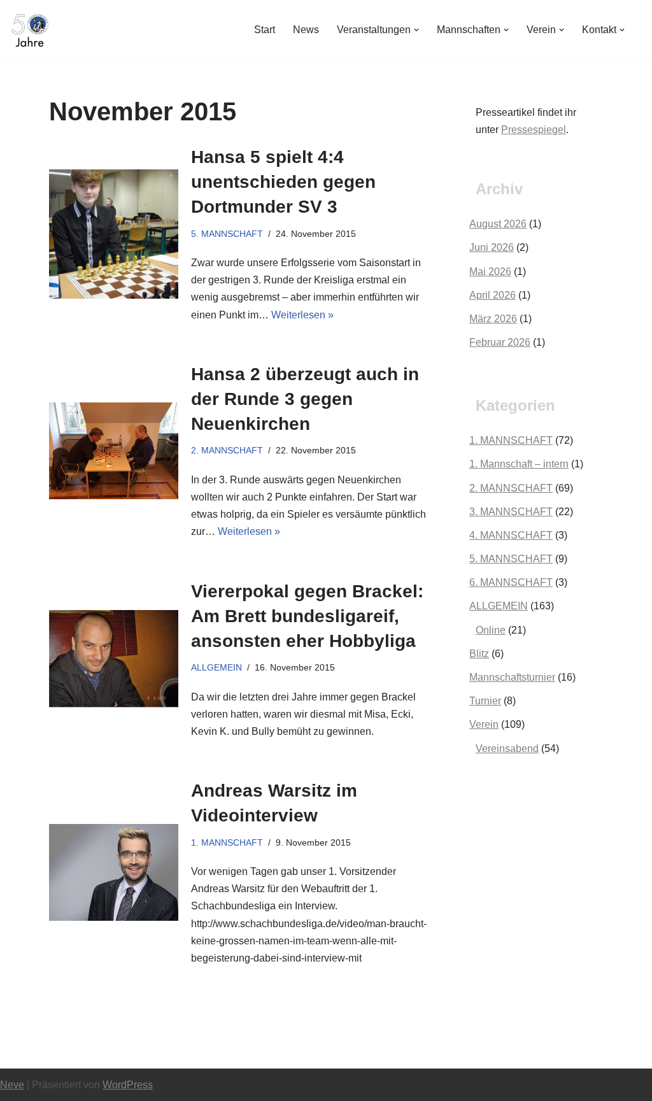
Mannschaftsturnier (512, 677)
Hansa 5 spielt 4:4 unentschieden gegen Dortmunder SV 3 (283, 182)
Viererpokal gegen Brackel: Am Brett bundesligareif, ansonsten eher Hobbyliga (307, 616)
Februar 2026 (499, 342)
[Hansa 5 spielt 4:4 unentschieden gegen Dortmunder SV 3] (113, 234)
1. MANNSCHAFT (227, 842)
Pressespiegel (533, 129)
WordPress (128, 1084)
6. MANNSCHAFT (511, 582)
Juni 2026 (491, 247)
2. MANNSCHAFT (227, 450)
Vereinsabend (507, 748)
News (306, 29)
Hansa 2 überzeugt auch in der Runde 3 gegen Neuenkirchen (305, 399)
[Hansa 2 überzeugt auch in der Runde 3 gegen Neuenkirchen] (113, 450)
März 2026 (493, 318)
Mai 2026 (490, 271)
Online (491, 630)
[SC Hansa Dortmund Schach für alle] (30, 29)
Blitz (479, 653)
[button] (416, 29)
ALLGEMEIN (216, 667)
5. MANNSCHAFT (227, 234)
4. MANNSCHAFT (511, 535)
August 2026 (498, 223)
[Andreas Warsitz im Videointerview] (113, 872)
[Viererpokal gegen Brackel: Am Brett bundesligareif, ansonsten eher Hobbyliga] (113, 659)
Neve (12, 1084)
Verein (484, 724)
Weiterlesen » (302, 314)
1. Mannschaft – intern (519, 463)
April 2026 (492, 295)
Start (264, 29)
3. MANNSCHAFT (511, 511)
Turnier (485, 700)
